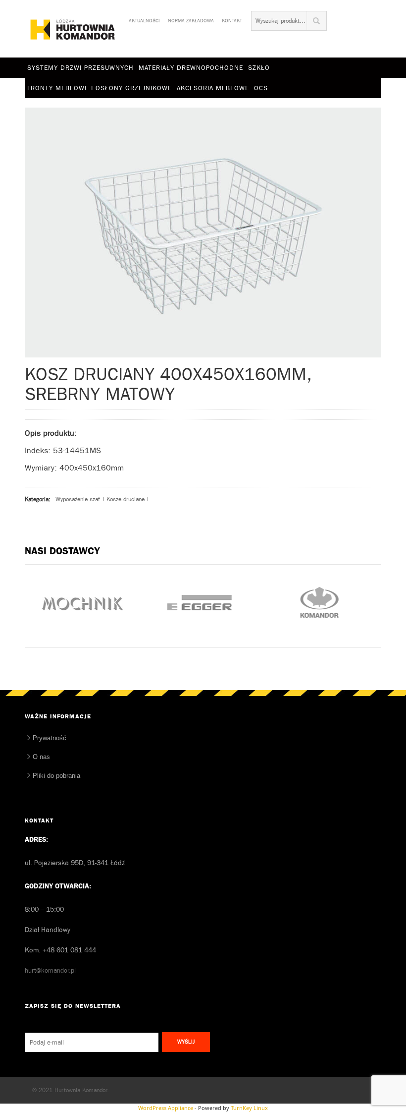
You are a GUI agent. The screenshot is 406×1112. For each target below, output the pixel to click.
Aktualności (144, 19)
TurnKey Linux (249, 1108)
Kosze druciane (125, 499)
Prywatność (49, 738)
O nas (41, 757)
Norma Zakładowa (191, 19)
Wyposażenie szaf (77, 499)
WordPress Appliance (165, 1108)
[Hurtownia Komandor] (73, 29)
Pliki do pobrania (56, 775)
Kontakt (232, 19)
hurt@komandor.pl (50, 970)
